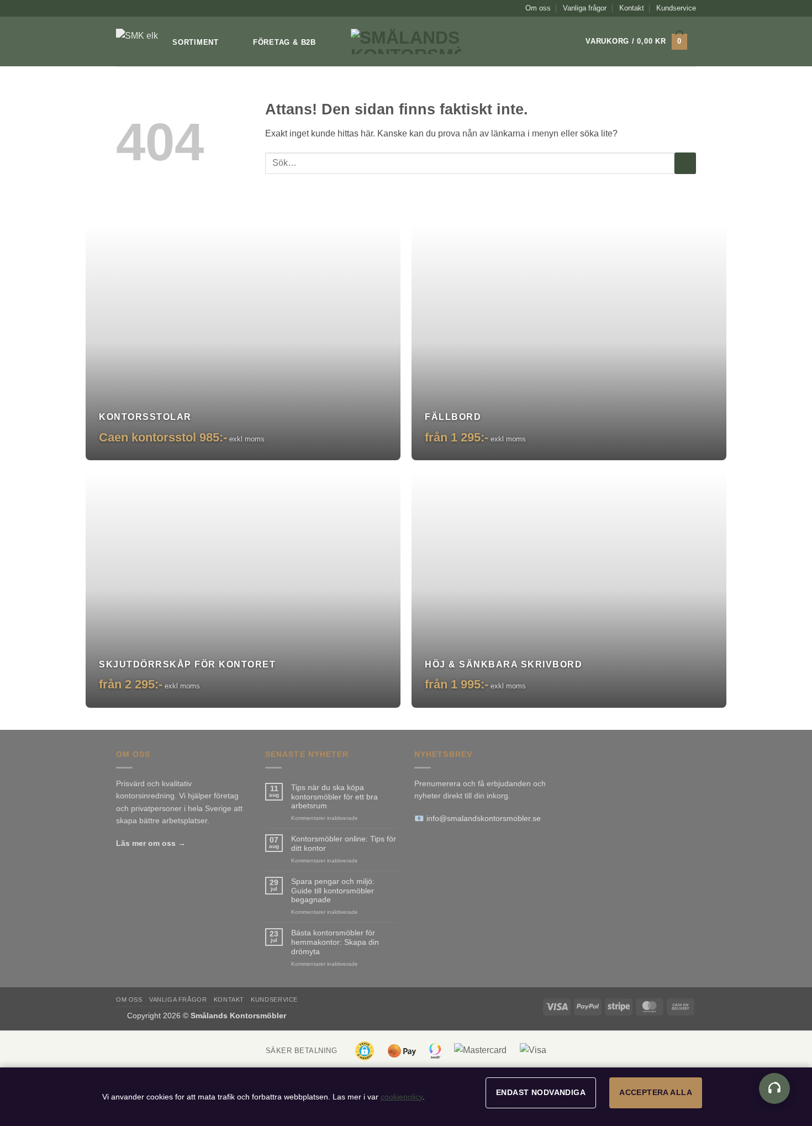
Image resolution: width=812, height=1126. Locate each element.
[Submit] (685, 163)
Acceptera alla (655, 1092)
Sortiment (195, 42)
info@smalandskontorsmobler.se (483, 818)
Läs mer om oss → (151, 843)
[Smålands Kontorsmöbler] (140, 41)
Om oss (538, 8)
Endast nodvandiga (541, 1092)
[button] (636, 42)
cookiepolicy (402, 1096)
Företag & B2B (284, 42)
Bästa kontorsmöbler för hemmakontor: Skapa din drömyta (335, 942)
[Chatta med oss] (774, 1088)
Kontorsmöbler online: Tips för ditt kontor (343, 843)
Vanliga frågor (585, 8)
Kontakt (631, 8)
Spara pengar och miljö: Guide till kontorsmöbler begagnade (333, 890)
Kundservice (676, 8)
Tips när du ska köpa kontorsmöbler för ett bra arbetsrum (334, 797)
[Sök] (556, 42)
